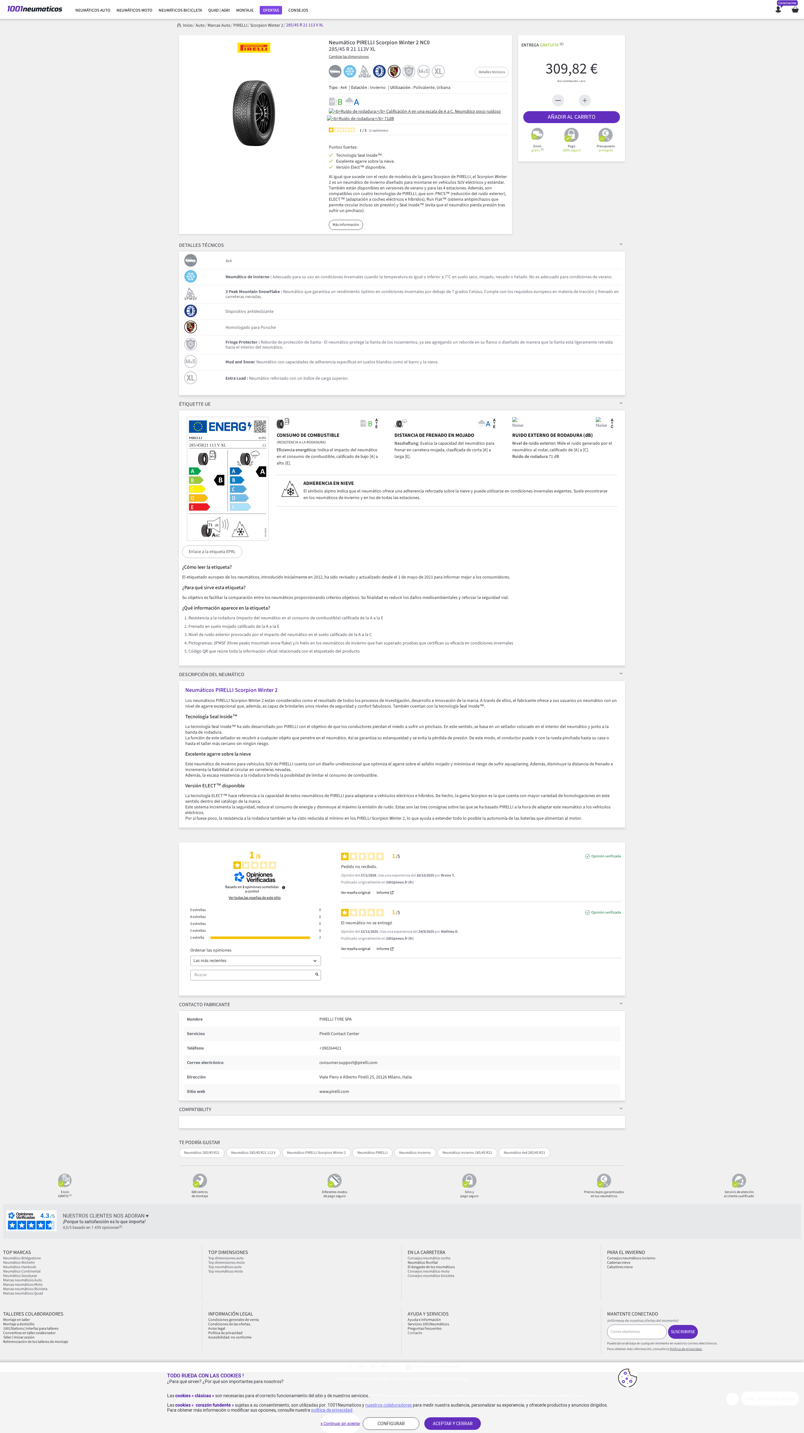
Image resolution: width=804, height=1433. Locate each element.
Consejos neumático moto (429, 1271)
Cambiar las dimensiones (349, 56)
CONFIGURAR (391, 1423)
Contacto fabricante (204, 1004)
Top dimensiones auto (226, 1258)
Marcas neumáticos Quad (23, 1293)
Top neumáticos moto (225, 1271)
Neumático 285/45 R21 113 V (253, 1152)
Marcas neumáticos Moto (23, 1284)
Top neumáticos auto (225, 1267)
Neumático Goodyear (20, 1275)
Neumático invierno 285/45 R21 (467, 1152)
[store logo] (35, 9)
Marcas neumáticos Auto (22, 1280)
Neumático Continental (22, 1271)
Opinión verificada (606, 856)
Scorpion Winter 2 (266, 25)
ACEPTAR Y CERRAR (453, 1423)
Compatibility (195, 1109)
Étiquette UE (195, 404)
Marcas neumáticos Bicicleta (25, 1289)
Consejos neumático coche (429, 1258)
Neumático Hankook (19, 1267)
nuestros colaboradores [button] (388, 1405)
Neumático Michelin (19, 1262)
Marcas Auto (219, 25)
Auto (200, 25)
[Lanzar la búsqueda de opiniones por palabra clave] (316, 975)
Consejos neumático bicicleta (431, 1275)
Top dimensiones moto (226, 1262)
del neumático (211, 674)
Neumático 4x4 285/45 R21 (524, 1152)
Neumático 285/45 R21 (202, 1152)
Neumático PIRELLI (372, 1152)
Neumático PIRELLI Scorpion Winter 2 (316, 1152)
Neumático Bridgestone (22, 1258)
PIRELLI (240, 25)
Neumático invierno (415, 1152)
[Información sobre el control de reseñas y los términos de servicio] (283, 887)
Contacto (415, 1333)
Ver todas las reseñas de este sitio (255, 898)
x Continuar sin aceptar (340, 1423)
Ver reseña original (355, 893)
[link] (92, 10)
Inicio (188, 25)
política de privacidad (331, 1410)
